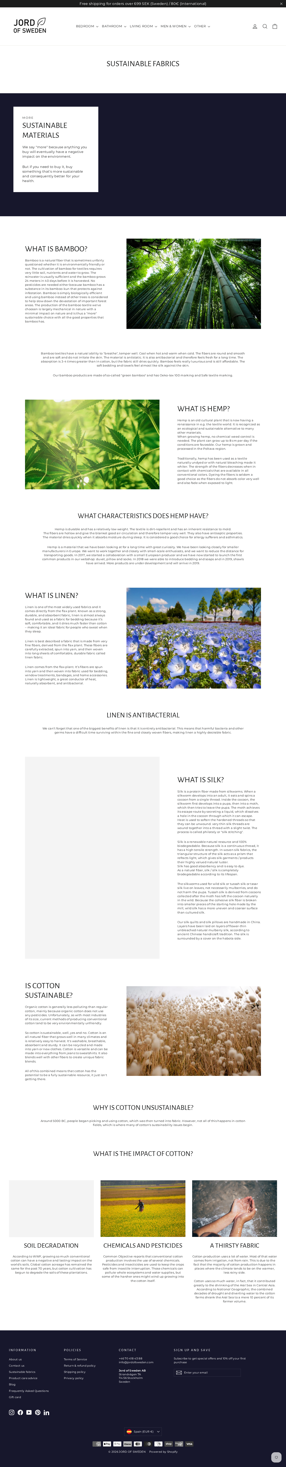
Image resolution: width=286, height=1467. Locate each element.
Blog (12, 1384)
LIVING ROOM (142, 26)
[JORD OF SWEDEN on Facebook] (20, 1412)
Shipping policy (75, 1372)
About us (15, 1359)
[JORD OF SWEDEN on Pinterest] (37, 1412)
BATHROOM (112, 26)
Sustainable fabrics (22, 1372)
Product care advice (23, 1378)
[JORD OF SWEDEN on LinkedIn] (46, 1412)
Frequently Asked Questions (29, 1391)
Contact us (16, 1365)
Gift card (15, 1397)
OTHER (200, 26)
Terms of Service (75, 1359)
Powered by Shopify (163, 1451)
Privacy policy (74, 1378)
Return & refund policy (80, 1365)
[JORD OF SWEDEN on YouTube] (29, 1412)
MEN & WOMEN (174, 26)
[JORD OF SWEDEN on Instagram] (11, 1412)
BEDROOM (85, 26)
